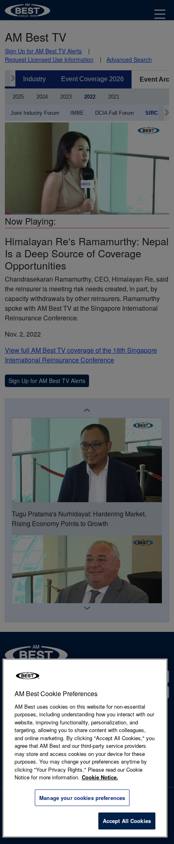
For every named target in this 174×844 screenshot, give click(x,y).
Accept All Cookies (127, 821)
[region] (85, 748)
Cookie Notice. (100, 777)
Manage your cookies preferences (82, 798)
